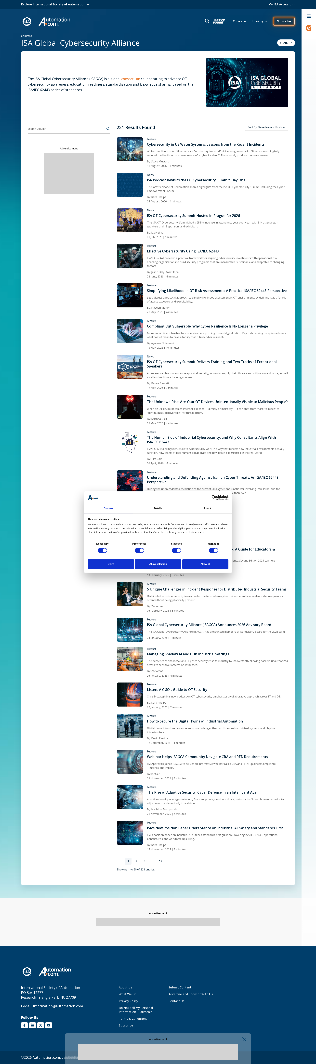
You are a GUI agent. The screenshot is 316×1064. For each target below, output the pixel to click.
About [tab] (207, 508)
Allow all (205, 564)
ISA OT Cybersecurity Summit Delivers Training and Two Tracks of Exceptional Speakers (212, 364)
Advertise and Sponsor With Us (191, 994)
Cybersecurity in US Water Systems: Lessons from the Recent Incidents (205, 144)
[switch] (139, 550)
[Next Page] (168, 861)
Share (284, 43)
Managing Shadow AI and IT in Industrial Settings (188, 654)
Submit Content (180, 987)
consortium (130, 79)
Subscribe (284, 21)
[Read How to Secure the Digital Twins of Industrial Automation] (130, 726)
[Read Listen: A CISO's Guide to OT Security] (130, 694)
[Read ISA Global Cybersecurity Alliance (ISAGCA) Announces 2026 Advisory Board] (130, 629)
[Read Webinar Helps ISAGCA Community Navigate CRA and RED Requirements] (130, 761)
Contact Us (176, 1001)
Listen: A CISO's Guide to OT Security (177, 689)
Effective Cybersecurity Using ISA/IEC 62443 (183, 251)
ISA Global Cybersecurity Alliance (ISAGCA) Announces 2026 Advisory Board (209, 625)
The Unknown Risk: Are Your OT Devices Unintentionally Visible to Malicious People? (217, 402)
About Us (125, 987)
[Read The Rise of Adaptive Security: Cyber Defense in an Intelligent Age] (130, 797)
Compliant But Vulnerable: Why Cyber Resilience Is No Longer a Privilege (207, 326)
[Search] (108, 128)
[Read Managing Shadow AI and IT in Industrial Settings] (130, 658)
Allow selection (158, 564)
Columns (26, 36)
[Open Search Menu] (214, 21)
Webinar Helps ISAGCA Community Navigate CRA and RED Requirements (207, 757)
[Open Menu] (308, 16)
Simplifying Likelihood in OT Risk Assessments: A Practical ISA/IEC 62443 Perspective (217, 291)
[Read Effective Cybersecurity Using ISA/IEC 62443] (130, 256)
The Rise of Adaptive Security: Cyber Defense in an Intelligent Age (202, 792)
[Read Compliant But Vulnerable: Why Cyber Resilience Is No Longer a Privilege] (130, 331)
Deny (111, 564)
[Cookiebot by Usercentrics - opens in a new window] (214, 497)
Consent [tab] (109, 508)
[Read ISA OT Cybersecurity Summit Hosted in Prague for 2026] (130, 220)
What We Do (127, 994)
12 (161, 862)
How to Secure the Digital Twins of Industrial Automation (195, 721)
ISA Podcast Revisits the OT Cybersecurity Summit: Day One (196, 180)
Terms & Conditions (133, 1019)
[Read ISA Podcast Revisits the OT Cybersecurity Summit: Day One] (130, 184)
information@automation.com (58, 1006)
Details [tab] (158, 508)
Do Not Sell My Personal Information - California (136, 1010)
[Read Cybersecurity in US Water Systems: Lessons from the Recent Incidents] (130, 149)
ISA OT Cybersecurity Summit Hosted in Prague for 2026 (193, 215)
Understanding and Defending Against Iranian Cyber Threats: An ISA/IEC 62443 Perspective (212, 479)
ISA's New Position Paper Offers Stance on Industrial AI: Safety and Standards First (215, 828)
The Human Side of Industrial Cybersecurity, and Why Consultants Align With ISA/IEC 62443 (211, 439)
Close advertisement (244, 1039)
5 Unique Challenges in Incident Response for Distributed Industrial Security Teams (217, 589)
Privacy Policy (128, 1001)
